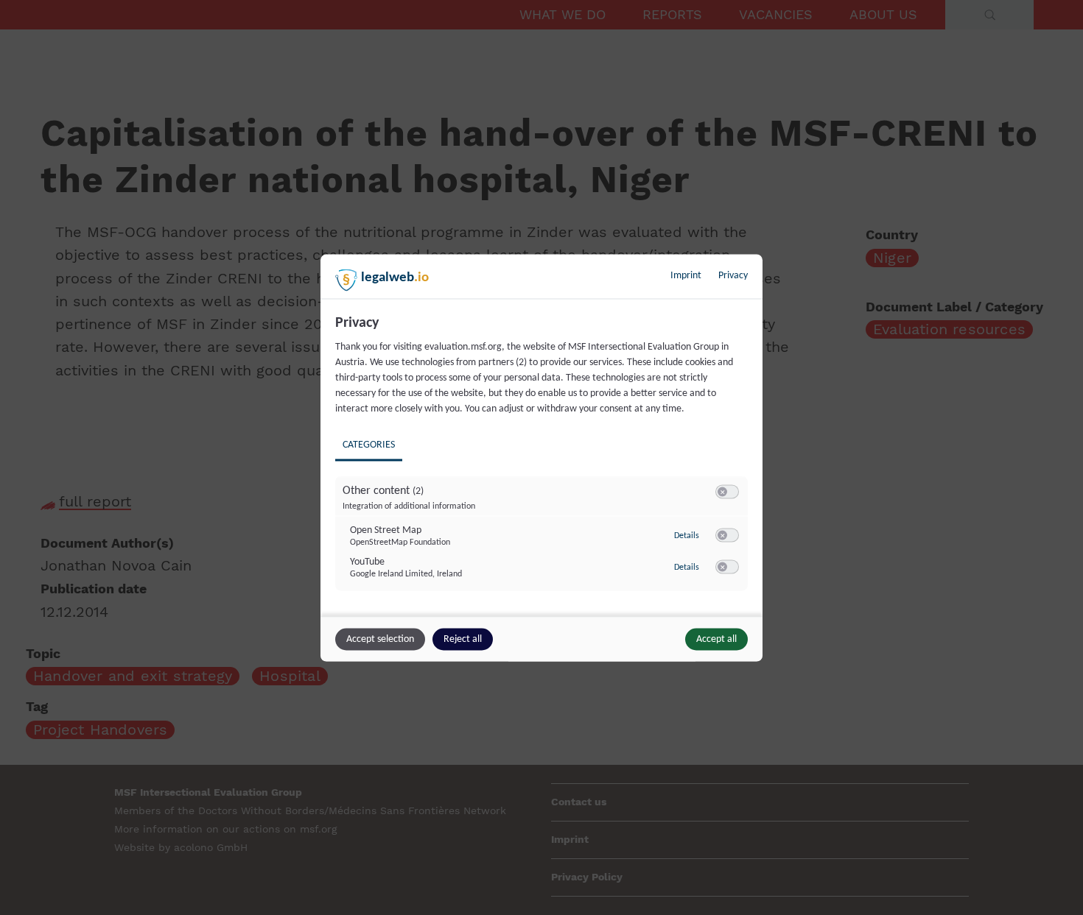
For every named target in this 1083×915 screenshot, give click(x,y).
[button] (722, 491)
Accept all (716, 638)
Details (686, 535)
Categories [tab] (369, 444)
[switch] (727, 492)
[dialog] (541, 457)
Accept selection (380, 638)
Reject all (463, 638)
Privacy (733, 274)
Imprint (685, 274)
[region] (543, 463)
